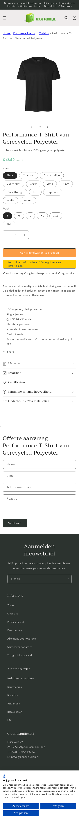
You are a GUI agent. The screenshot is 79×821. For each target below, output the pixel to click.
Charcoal (28, 175)
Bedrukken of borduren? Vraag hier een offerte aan (34, 264)
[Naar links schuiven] (31, 127)
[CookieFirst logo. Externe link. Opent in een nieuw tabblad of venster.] (4, 776)
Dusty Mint (13, 183)
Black (10, 175)
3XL (9, 224)
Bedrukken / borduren (20, 678)
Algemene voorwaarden (21, 638)
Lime (50, 183)
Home (6, 33)
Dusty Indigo (52, 175)
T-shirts (44, 33)
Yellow (28, 200)
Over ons (12, 613)
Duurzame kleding (25, 33)
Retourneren (14, 712)
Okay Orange (15, 192)
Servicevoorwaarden (20, 647)
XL (42, 215)
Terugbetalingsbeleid (19, 655)
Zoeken (11, 605)
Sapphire (52, 192)
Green (33, 183)
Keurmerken (14, 630)
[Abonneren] (67, 579)
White (10, 200)
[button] (5, 18)
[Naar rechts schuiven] (48, 127)
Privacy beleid (15, 622)
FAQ (9, 720)
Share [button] (10, 351)
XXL (55, 215)
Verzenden (13, 703)
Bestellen (12, 695)
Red (35, 192)
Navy (65, 183)
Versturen (14, 523)
